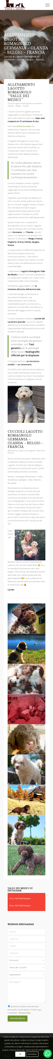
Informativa (32, 1054)
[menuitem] (45, 5)
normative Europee (22, 126)
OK (20, 1054)
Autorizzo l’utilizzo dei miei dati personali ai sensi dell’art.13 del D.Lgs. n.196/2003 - (25, 1009)
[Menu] (45, 5)
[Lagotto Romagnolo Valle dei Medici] (22, 5)
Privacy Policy (25, 1013)
